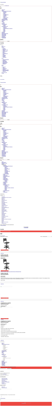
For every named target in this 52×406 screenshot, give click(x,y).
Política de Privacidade (4, 378)
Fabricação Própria (4, 24)
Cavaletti (3, 100)
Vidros (4, 29)
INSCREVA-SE (9, 368)
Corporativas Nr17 (5, 17)
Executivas (4, 92)
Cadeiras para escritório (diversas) (6, 11)
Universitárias (5, 18)
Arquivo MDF (5, 27)
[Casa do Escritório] (3, 2)
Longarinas (3, 20)
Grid (3, 235)
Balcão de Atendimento (5, 33)
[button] (1, 44)
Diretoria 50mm (4, 35)
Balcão (4, 108)
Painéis (4, 30)
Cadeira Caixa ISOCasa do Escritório (3, 258)
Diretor (4, 13)
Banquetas (4, 90)
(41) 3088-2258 (26, 227)
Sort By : (41, 236)
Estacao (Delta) (4, 113)
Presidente (4, 15)
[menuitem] (3, 46)
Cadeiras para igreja (4, 97)
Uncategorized (4, 116)
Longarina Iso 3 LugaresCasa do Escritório (4, 306)
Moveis (4, 25)
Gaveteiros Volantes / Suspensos (7, 28)
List (4, 235)
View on (1, 235)
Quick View (2, 253)
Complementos (4, 37)
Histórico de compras (4, 387)
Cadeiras (4, 103)
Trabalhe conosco (4, 383)
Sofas (2, 21)
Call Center (3, 32)
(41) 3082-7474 (7, 5)
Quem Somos (3, 380)
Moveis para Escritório (5, 26)
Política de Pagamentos (5, 379)
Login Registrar (2, 79)
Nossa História (4, 162)
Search (8, 41)
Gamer (4, 95)
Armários (4, 105)
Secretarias (4, 16)
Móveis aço (3, 9)
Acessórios (3, 36)
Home (2, 161)
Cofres (3, 10)
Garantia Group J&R (4, 163)
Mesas (4, 31)
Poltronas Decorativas (5, 19)
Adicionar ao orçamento (5, 318)
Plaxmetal (3, 23)
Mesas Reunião (4, 34)
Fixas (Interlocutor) (5, 14)
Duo (3, 22)
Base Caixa (4, 12)
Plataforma (3, 110)
